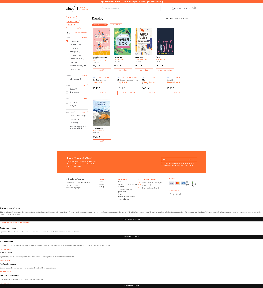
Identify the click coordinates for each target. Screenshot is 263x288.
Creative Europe (123, 199)
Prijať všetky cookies (131, 236)
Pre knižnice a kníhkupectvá (127, 184)
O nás (120, 182)
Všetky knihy (99, 25)
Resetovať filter (81, 33)
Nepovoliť (3, 249)
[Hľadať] (102, 8)
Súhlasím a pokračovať (131, 219)
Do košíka (102, 70)
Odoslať (191, 159)
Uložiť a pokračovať (131, 286)
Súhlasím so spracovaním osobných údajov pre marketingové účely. (179, 164)
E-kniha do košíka (165, 70)
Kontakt (121, 187)
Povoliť (9, 249)
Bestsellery (73, 28)
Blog (120, 194)
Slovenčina (116, 25)
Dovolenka (72, 21)
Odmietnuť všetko (6, 222)
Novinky (71, 25)
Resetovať (84, 37)
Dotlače (71, 17)
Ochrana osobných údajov (185, 165)
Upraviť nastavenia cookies (20, 222)
